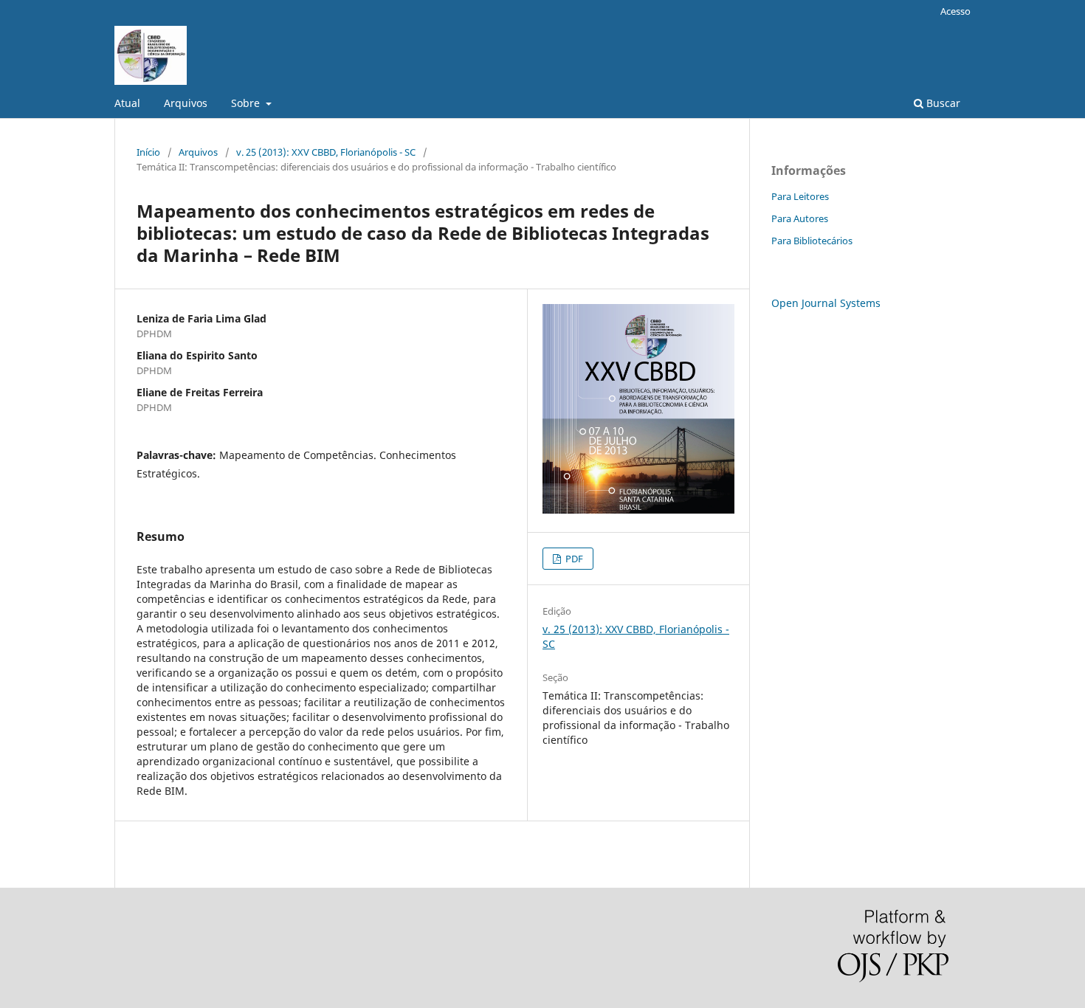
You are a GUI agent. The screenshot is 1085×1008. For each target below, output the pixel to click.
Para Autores (799, 218)
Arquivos (185, 103)
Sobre (247, 103)
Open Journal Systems (826, 303)
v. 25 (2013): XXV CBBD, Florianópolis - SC (326, 152)
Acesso (955, 11)
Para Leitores (800, 196)
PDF (573, 558)
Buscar (941, 103)
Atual (127, 103)
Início (148, 152)
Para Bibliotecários (811, 240)
